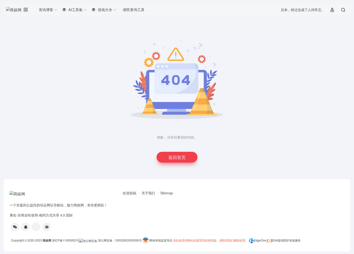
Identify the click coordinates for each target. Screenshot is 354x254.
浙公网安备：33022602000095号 (120, 240)
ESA (275, 240)
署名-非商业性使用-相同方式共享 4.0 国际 (41, 215)
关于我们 (148, 192)
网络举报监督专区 (160, 240)
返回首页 (177, 157)
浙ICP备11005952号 (65, 240)
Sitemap (166, 192)
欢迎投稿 (129, 192)
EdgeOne (260, 240)
